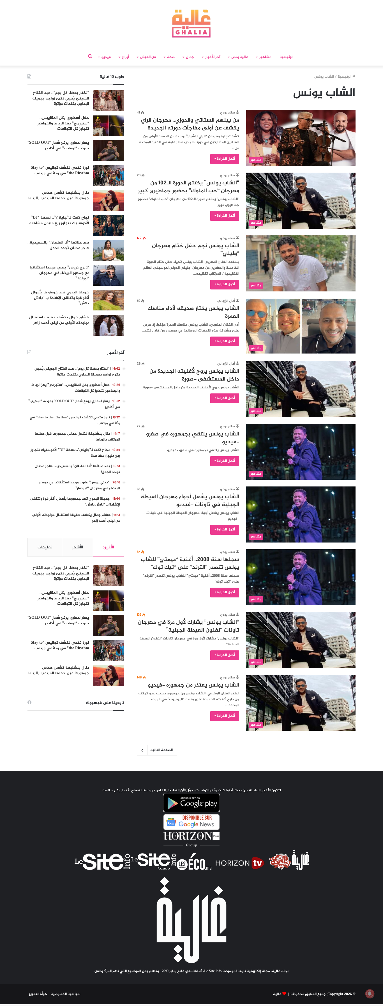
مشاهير (265, 57)
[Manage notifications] (369, 993)
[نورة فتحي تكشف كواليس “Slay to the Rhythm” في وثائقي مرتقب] (108, 175)
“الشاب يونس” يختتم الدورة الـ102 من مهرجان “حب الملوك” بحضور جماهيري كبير (188, 187)
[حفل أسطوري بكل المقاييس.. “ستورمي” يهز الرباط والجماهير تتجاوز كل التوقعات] (108, 125)
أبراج (125, 57)
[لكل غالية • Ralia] (191, 24)
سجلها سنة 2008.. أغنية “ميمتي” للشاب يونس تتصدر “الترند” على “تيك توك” (190, 563)
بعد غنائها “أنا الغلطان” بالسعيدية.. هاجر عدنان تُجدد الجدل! (58, 245)
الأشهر (77, 547)
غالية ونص (239, 57)
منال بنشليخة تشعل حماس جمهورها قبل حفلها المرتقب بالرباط (58, 195)
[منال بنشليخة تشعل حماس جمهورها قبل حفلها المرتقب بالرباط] (108, 200)
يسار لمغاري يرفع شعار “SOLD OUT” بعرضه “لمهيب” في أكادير (58, 146)
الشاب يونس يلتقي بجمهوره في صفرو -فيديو (192, 438)
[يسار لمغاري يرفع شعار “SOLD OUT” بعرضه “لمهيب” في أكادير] (108, 150)
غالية (277, 994)
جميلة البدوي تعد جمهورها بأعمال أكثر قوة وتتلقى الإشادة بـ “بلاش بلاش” (60, 298)
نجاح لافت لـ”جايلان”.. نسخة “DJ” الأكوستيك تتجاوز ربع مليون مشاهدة (59, 220)
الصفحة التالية (161, 750)
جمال (190, 57)
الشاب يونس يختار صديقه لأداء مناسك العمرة (193, 312)
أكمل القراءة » (224, 159)
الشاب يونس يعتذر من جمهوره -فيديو (193, 685)
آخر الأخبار (212, 57)
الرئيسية (286, 57)
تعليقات (45, 547)
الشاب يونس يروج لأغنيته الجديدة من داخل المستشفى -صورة (194, 375)
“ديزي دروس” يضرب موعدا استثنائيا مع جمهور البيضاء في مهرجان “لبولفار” (59, 273)
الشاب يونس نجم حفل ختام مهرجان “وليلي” (195, 249)
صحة (171, 57)
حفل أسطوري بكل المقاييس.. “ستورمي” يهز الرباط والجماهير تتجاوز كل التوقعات (63, 123)
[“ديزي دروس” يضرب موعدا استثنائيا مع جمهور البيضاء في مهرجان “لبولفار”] (108, 275)
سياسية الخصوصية (65, 994)
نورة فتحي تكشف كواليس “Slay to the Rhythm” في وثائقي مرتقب (60, 170)
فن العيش (148, 57)
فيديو (106, 57)
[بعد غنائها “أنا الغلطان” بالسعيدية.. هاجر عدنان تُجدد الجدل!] (108, 250)
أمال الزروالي (226, 301)
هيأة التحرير (38, 994)
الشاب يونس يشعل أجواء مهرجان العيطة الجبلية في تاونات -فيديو (190, 500)
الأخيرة (108, 547)
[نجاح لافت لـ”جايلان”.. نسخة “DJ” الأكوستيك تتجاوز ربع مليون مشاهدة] (108, 225)
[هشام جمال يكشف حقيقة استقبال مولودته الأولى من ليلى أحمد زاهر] (108, 325)
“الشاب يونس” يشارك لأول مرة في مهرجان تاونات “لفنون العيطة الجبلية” (188, 626)
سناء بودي (227, 112)
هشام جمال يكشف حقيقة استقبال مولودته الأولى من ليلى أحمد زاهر (59, 320)
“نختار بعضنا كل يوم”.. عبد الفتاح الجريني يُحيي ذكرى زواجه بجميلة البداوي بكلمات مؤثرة (60, 98)
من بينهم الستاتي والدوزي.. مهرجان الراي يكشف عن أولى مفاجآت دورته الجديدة (190, 124)
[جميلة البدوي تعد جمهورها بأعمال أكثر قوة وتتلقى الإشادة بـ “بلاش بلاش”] (108, 300)
